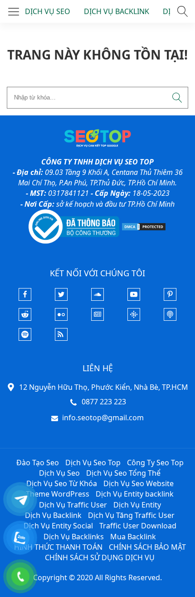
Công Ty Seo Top (155, 463)
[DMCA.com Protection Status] (143, 226)
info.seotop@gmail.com (103, 418)
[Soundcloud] (97, 298)
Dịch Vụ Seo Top (93, 463)
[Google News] (97, 318)
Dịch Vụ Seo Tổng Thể (123, 473)
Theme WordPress (57, 494)
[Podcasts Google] (133, 318)
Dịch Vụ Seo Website (138, 483)
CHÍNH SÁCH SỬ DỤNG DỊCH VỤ (100, 557)
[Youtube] (133, 298)
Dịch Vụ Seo (59, 473)
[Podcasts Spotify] (25, 338)
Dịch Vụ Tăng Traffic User (131, 515)
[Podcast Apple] (170, 318)
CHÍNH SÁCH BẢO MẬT (147, 547)
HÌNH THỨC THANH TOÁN (58, 547)
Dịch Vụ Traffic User (73, 505)
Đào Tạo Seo (37, 463)
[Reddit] (25, 318)
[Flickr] (61, 318)
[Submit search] (177, 98)
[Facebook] (25, 298)
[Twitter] (61, 298)
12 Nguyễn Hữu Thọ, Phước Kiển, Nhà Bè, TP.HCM (103, 387)
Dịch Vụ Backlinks (74, 537)
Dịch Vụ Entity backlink (135, 494)
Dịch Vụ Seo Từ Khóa (61, 483)
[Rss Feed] (61, 338)
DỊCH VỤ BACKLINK (116, 11)
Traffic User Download (137, 526)
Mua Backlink (133, 537)
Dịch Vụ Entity (137, 505)
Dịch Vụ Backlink (53, 515)
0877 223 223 (104, 402)
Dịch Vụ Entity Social (58, 526)
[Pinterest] (170, 298)
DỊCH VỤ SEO (47, 11)
